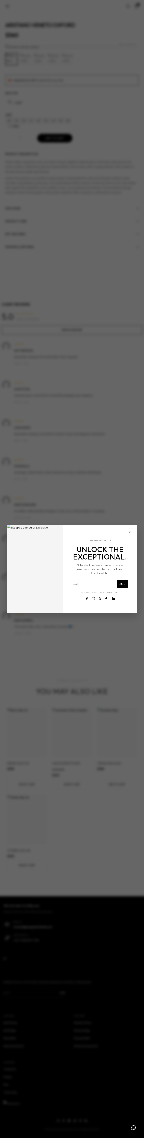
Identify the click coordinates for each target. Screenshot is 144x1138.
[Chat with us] (133, 1127)
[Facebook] (86, 598)
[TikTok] (106, 598)
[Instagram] (93, 598)
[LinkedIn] (113, 598)
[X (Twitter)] (100, 598)
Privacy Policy (113, 592)
